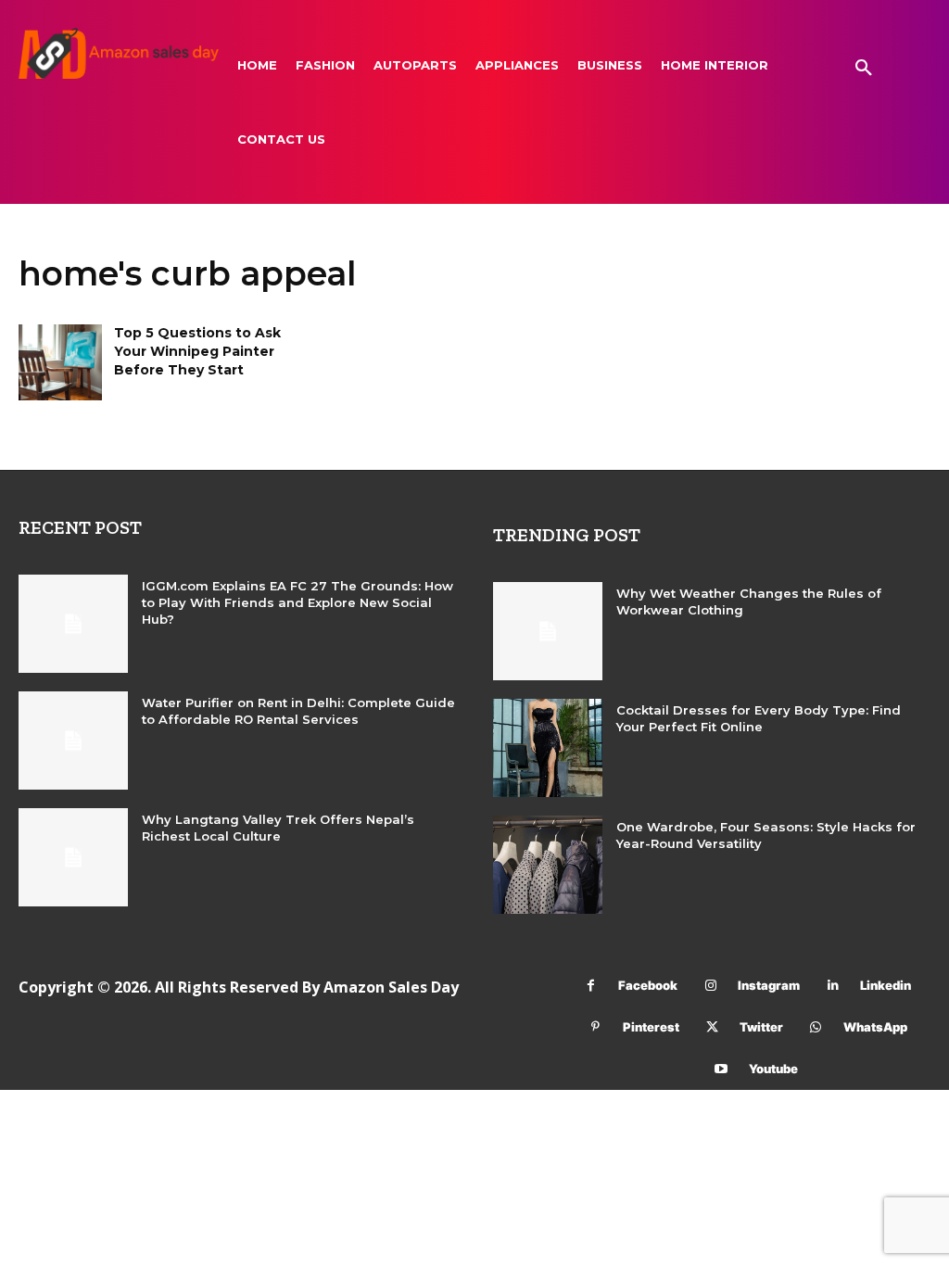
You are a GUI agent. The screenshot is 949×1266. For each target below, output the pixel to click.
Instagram (769, 985)
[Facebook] (591, 985)
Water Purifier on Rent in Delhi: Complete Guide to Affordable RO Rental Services (298, 711)
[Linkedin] (832, 985)
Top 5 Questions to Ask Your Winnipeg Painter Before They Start (197, 350)
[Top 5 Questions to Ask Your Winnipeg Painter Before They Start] (60, 361)
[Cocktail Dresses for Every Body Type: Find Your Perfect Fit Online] (547, 748)
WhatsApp (875, 1026)
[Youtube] (721, 1069)
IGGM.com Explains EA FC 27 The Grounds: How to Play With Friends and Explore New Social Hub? (297, 602)
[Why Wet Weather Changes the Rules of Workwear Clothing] (547, 631)
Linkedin (885, 985)
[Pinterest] (595, 1027)
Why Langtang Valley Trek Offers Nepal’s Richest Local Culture (278, 827)
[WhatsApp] (816, 1027)
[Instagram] (710, 985)
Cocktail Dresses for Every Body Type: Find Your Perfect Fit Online (758, 718)
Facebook (647, 985)
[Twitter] (712, 1027)
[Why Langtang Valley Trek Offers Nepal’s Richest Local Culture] (73, 857)
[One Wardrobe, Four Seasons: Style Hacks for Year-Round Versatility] (547, 865)
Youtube (773, 1068)
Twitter (761, 1026)
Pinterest (651, 1026)
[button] (863, 68)
